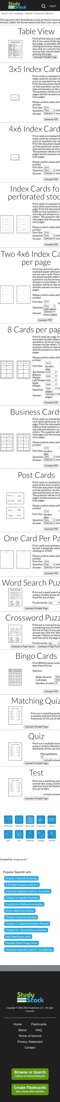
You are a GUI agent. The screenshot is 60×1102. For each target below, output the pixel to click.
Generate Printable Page (45, 57)
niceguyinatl (20, 859)
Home (18, 1024)
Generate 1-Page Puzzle (23, 646)
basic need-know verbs (18, 936)
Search (4, 13)
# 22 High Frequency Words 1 (22, 884)
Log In (52, 5)
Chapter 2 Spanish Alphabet (21, 917)
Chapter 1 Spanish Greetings (21, 878)
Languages (19, 13)
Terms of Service (30, 1036)
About (22, 1030)
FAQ (39, 1030)
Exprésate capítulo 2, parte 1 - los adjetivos (29, 949)
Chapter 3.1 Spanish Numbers (22, 897)
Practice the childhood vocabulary (24, 904)
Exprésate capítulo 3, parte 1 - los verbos (28, 891)
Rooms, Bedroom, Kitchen (20, 910)
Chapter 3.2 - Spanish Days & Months (26, 930)
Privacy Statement (30, 1041)
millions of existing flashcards (30, 1073)
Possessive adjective (44, 13)
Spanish (29, 13)
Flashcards (39, 1024)
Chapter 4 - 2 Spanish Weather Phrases (27, 923)
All (10, 13)
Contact (30, 1047)
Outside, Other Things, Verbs (21, 942)
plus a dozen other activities (30, 1089)
